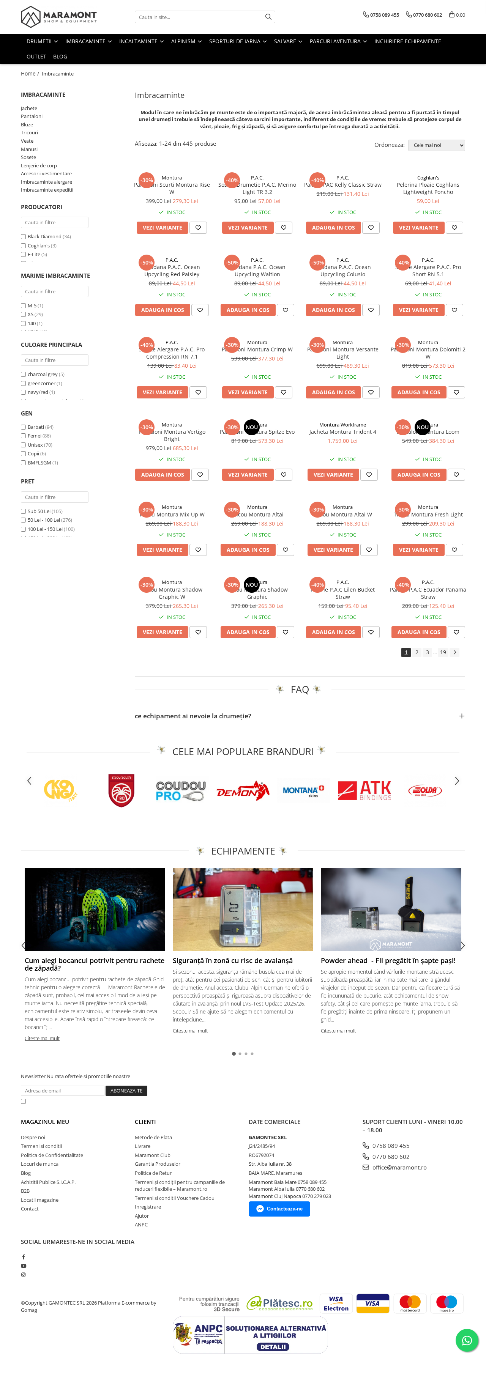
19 (443, 652)
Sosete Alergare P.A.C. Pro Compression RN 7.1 (172, 353)
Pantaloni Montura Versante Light (343, 353)
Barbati (36, 426)
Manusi (29, 149)
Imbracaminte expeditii (47, 189)
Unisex (36, 444)
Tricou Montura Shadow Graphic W (171, 593)
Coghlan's (39, 245)
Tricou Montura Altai (257, 514)
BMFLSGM (40, 462)
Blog (60, 56)
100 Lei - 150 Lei (45, 529)
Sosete (28, 157)
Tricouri (29, 132)
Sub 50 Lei (39, 511)
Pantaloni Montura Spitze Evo (257, 431)
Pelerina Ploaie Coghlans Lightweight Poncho (428, 188)
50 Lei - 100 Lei (44, 519)
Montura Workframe (342, 424)
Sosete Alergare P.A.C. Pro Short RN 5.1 (428, 270)
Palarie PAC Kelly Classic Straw (343, 184)
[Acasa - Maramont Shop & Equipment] (59, 17)
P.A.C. (257, 177)
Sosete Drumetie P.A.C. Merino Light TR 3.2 (257, 188)
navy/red (38, 392)
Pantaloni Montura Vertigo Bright (172, 435)
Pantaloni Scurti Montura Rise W (172, 188)
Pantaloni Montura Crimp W (257, 349)
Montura (172, 177)
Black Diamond (45, 236)
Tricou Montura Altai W (342, 514)
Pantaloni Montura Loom (428, 431)
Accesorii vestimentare (46, 173)
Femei (35, 435)
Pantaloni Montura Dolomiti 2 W (428, 353)
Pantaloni (32, 116)
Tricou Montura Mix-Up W (172, 514)
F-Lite (34, 254)
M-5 (32, 305)
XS (30, 314)
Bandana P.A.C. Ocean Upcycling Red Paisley (172, 270)
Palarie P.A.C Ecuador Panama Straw (428, 593)
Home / (31, 73)
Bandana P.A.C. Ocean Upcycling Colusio (342, 270)
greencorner (41, 383)
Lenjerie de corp (39, 165)
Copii (34, 453)
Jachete (29, 108)
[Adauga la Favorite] (198, 228)
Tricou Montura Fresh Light (428, 514)
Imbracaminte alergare (46, 181)
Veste (27, 140)
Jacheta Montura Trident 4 (342, 431)
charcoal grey (43, 374)
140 (32, 323)
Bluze (27, 124)
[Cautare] (268, 17)
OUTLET (36, 56)
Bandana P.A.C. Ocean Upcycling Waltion (257, 270)
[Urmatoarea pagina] (454, 652)
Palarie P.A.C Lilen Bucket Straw (343, 593)
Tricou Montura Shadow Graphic (257, 593)
